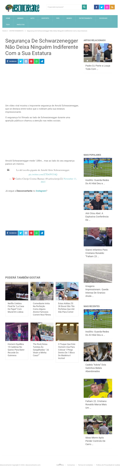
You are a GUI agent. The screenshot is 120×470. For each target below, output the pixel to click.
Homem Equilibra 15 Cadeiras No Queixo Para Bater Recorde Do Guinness (16, 350)
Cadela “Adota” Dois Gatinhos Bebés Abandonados (95, 368)
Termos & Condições (85, 465)
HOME (8, 18)
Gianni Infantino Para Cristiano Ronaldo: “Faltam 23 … (96, 253)
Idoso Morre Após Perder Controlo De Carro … (95, 441)
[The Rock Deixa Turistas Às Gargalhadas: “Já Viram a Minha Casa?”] (41, 332)
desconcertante (5, 465)
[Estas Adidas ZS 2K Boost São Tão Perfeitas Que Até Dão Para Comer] (67, 291)
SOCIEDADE (103, 18)
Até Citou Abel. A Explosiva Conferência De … (97, 216)
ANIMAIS (20, 18)
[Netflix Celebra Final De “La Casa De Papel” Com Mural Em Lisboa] (16, 291)
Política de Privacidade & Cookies (108, 465)
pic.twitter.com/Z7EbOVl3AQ (43, 174)
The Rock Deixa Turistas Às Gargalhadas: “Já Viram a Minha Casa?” (41, 350)
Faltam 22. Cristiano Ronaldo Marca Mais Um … (96, 404)
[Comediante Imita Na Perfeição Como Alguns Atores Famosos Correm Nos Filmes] (41, 291)
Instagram (41, 191)
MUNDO (69, 18)
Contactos (71, 465)
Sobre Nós (60, 465)
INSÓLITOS (20, 24)
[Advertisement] (42, 84)
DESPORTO (45, 18)
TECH (8, 24)
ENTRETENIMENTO (85, 18)
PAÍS (57, 18)
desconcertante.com (32, 465)
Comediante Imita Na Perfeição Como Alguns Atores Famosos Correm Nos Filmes (42, 309)
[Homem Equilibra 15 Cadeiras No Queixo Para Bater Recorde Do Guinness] (16, 332)
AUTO (32, 18)
